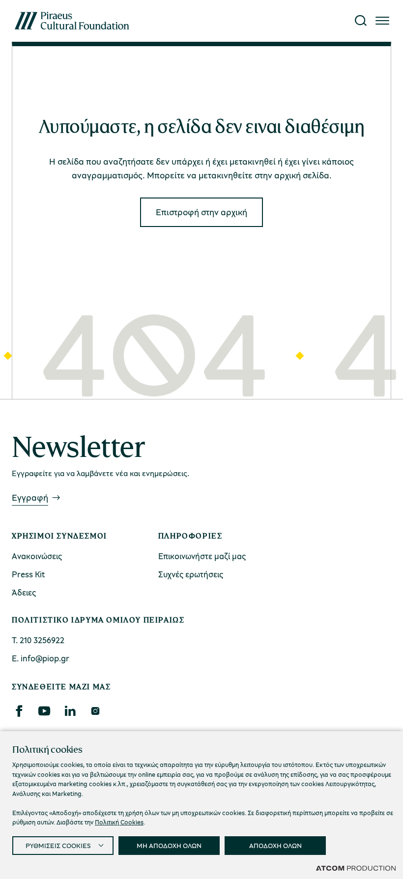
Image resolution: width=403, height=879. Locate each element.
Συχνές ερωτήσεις (190, 574)
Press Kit (28, 574)
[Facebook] (19, 711)
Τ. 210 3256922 (38, 640)
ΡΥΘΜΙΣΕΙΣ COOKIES (58, 845)
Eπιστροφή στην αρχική (201, 212)
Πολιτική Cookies (119, 822)
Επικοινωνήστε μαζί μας (202, 556)
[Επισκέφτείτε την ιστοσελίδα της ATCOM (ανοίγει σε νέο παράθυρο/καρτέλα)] (356, 868)
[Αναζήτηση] (361, 20)
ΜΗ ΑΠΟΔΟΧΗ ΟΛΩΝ (169, 845)
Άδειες (24, 592)
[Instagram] (95, 711)
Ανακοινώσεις (37, 556)
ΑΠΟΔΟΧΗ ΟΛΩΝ (275, 845)
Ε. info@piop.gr (40, 658)
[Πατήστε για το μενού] (382, 20)
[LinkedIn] (70, 711)
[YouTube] (44, 711)
